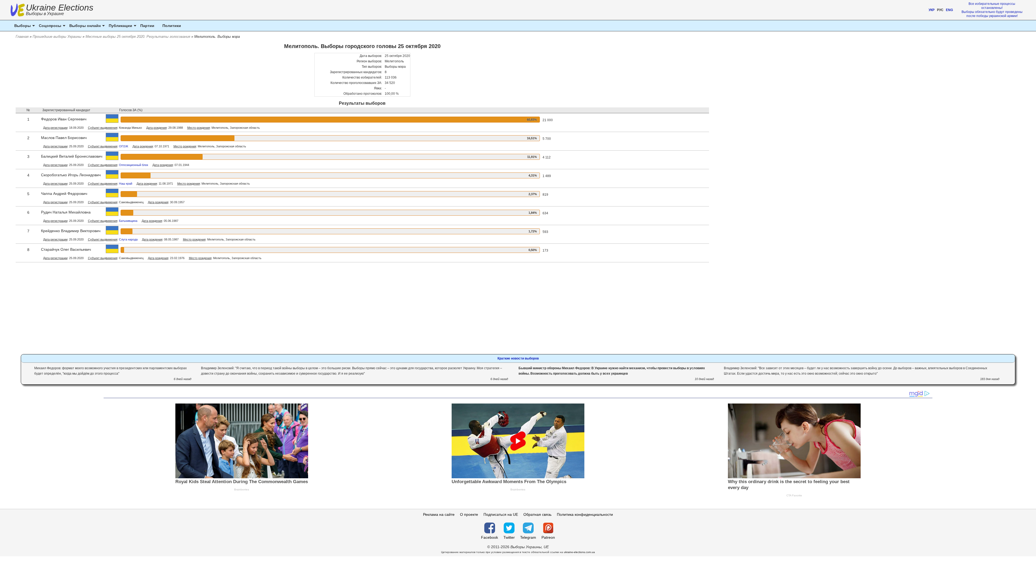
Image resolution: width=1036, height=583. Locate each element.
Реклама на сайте (439, 514)
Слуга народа (128, 239)
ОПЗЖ (123, 146)
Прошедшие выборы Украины (57, 37)
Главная (22, 37)
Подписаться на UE (500, 514)
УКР (932, 10)
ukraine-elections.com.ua (579, 552)
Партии (147, 25)
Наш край (125, 183)
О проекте (469, 514)
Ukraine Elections (59, 10)
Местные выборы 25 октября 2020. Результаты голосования (138, 37)
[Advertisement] (362, 309)
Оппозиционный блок (133, 165)
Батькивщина (128, 220)
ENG (949, 10)
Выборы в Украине (45, 13)
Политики (171, 25)
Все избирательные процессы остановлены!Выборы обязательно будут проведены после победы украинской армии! (992, 10)
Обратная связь (537, 514)
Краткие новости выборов (518, 358)
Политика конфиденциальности (585, 514)
